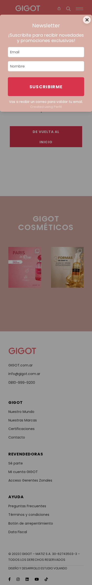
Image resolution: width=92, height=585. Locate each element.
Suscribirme (46, 87)
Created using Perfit (46, 107)
